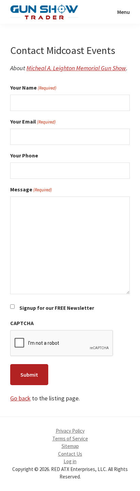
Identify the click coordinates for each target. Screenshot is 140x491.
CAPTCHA (22, 323)
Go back (20, 398)
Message (31, 189)
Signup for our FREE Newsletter (56, 308)
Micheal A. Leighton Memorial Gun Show (76, 68)
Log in (70, 461)
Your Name (33, 87)
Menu (123, 11)
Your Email (33, 121)
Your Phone (24, 155)
